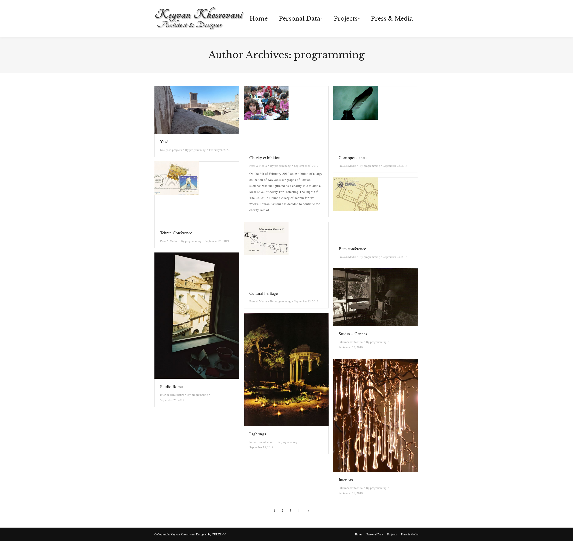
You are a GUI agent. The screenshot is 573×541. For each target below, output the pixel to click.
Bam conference (352, 248)
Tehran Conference (176, 232)
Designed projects (171, 150)
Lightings (257, 433)
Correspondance (352, 157)
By (195, 150)
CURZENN (219, 534)
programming (329, 55)
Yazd (164, 141)
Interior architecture (172, 395)
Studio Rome (171, 386)
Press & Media (258, 166)
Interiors (346, 479)
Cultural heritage (263, 293)
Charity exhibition (264, 157)
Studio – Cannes (353, 333)
